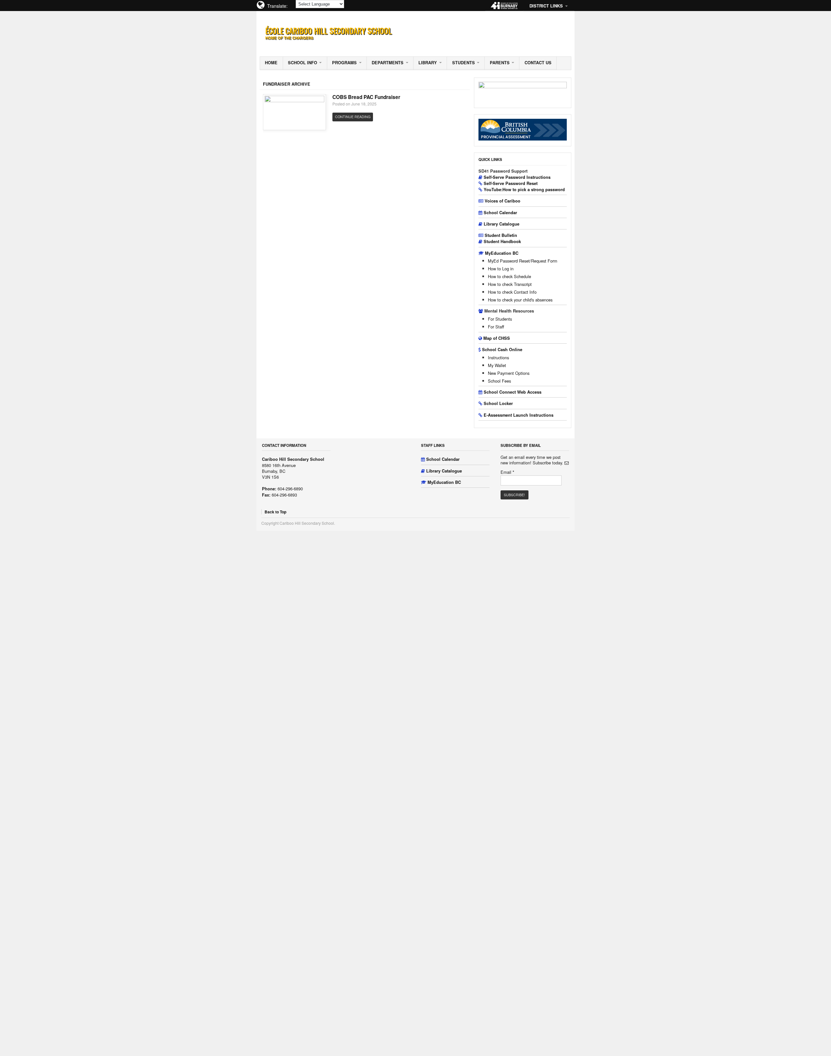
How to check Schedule (509, 276)
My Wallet (497, 365)
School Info (302, 63)
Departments (387, 63)
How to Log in (501, 268)
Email (507, 472)
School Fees (499, 381)
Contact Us (538, 63)
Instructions (498, 357)
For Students (500, 319)
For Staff (496, 327)
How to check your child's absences (520, 300)
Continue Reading (352, 116)
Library (427, 63)
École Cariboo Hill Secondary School (328, 30)
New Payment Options (508, 373)
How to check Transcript (510, 284)
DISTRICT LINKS (546, 6)
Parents (500, 63)
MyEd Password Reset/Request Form (522, 261)
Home (271, 63)
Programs (344, 63)
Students (463, 63)
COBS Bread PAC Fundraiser (366, 97)
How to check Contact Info (512, 292)
